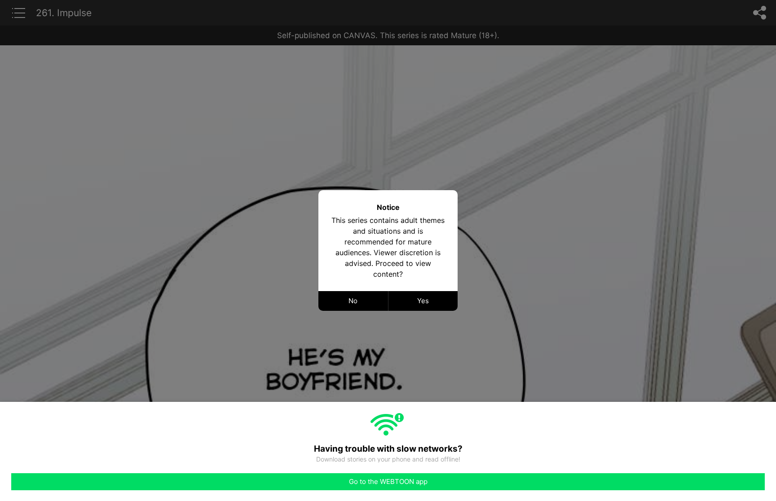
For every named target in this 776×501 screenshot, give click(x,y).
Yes (423, 300)
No (352, 300)
